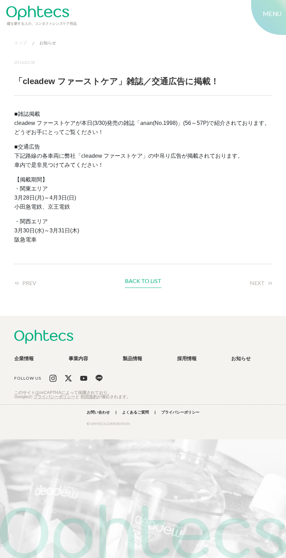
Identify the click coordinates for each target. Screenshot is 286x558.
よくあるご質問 (135, 412)
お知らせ (47, 43)
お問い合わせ (98, 412)
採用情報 (187, 358)
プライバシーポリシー (54, 396)
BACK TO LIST (143, 281)
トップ (20, 43)
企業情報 (24, 358)
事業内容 (78, 358)
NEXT (257, 283)
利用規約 (89, 396)
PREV (29, 283)
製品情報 (132, 358)
